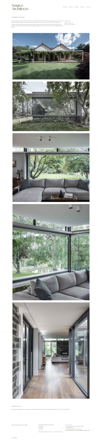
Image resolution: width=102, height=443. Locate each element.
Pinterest (41, 429)
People (76, 7)
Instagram (41, 426)
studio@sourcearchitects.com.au (74, 429)
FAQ (51, 431)
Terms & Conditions (58, 431)
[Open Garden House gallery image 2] (51, 106)
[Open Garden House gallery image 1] (51, 56)
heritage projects (20, 409)
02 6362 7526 (70, 427)
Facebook (41, 427)
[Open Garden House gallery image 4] (51, 252)
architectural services (37, 409)
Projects (82, 7)
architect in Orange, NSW (63, 409)
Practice (65, 7)
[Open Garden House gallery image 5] (51, 350)
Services (71, 7)
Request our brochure (44, 431)
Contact (88, 7)
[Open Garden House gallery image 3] (51, 167)
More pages (14, 437)
